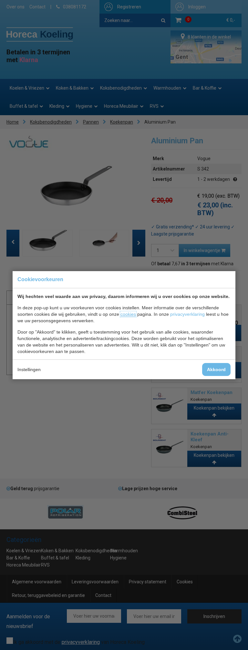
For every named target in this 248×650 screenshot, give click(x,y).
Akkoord (216, 369)
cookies (128, 314)
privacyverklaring (187, 314)
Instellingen (29, 369)
